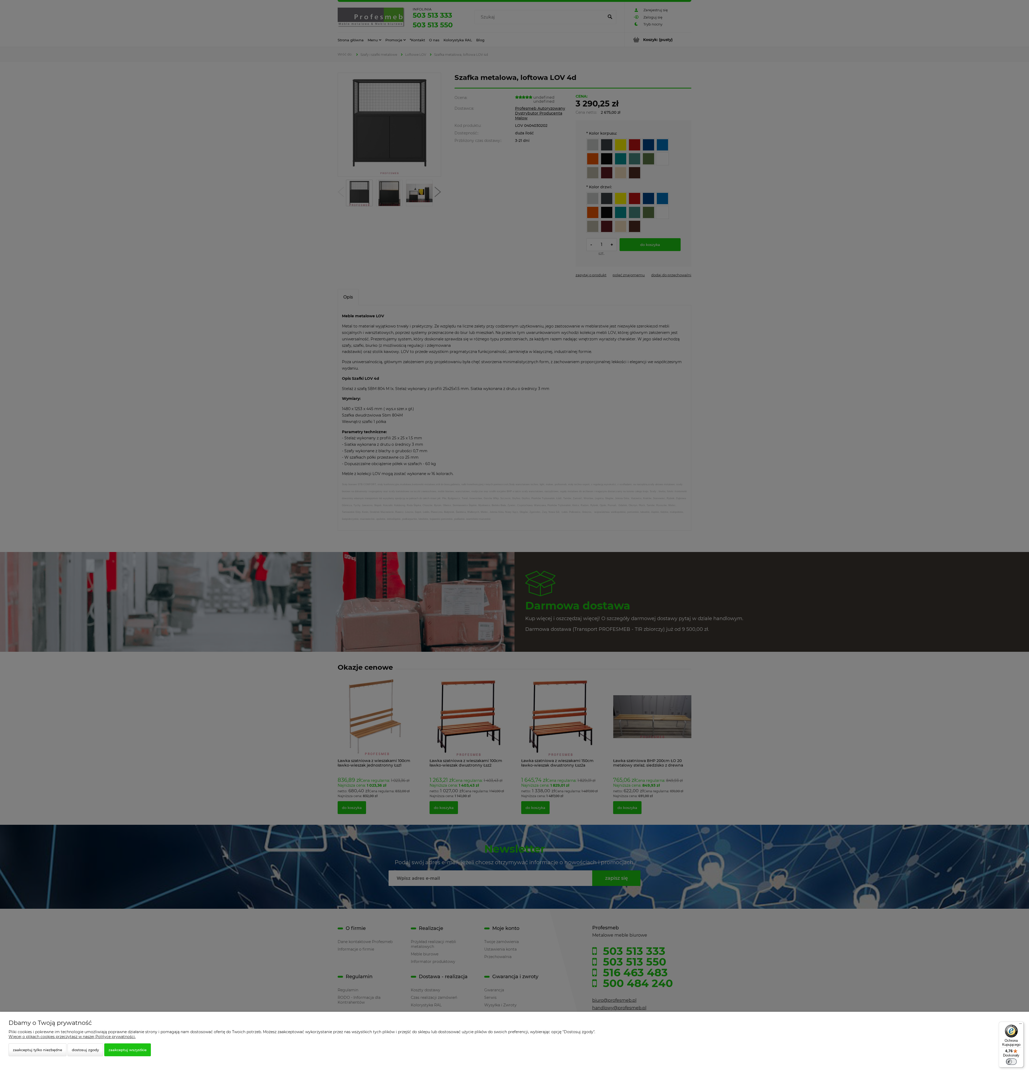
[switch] (1011, 1061)
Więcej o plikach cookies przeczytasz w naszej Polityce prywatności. (72, 1036)
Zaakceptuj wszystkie (128, 1050)
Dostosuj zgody (85, 1050)
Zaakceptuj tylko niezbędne (37, 1050)
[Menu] (1020, 1025)
